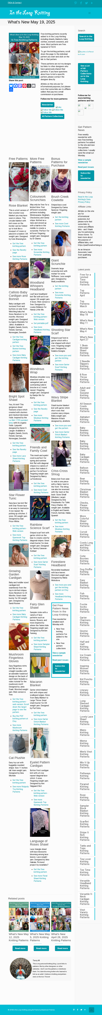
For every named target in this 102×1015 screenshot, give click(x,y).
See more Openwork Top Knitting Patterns (20, 537)
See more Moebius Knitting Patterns (41, 418)
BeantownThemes (48, 1010)
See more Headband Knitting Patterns (42, 330)
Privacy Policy (85, 192)
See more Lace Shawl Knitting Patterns (19, 458)
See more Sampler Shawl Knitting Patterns (42, 647)
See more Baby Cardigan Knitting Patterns (20, 358)
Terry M (36, 960)
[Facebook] (81, 3)
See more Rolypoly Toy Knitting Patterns (21, 789)
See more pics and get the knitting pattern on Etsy (63, 587)
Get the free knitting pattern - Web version (20, 528)
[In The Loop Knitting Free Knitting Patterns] (30, 13)
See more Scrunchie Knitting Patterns (41, 252)
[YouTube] (92, 3)
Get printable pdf (41, 323)
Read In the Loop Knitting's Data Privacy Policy (85, 199)
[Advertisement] (56, 134)
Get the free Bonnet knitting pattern (19, 348)
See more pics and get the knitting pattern (63, 358)
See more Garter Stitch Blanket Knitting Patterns (41, 722)
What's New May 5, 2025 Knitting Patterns (40, 937)
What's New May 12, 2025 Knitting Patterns (19, 937)
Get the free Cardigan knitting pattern (20, 339)
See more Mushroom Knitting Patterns (20, 728)
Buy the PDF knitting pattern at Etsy (20, 718)
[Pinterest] (75, 3)
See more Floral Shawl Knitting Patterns (40, 878)
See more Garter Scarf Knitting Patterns (41, 564)
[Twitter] (86, 3)
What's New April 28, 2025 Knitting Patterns (61, 937)
